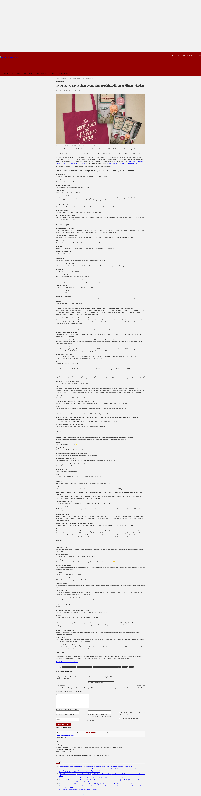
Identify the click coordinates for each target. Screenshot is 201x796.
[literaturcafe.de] (11, 63)
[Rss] (18, 53)
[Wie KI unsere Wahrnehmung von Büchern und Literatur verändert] (102, 787)
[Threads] (11, 53)
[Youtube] (6, 53)
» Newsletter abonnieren (63, 759)
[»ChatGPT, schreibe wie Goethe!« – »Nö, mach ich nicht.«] (84, 784)
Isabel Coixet (109, 667)
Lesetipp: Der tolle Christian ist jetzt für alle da (127, 688)
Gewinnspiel (103, 667)
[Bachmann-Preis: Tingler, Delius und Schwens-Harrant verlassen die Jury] (102, 770)
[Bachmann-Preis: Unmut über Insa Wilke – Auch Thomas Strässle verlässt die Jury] (72, 766)
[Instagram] (4, 53)
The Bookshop (125, 667)
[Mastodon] (16, 53)
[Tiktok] (8, 53)
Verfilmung (131, 667)
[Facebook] (1, 53)
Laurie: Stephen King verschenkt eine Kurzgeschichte (76, 688)
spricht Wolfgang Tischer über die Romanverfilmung (122, 163)
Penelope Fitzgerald (117, 667)
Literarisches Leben (63, 78)
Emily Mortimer (89, 667)
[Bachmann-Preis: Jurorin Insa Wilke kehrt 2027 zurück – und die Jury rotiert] (69, 778)
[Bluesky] (13, 53)
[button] (199, 74)
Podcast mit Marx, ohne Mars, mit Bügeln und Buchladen (102, 677)
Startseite (57, 78)
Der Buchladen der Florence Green (69, 667)
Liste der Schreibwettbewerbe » (65, 735)
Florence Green (96, 667)
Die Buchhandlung (80, 667)
